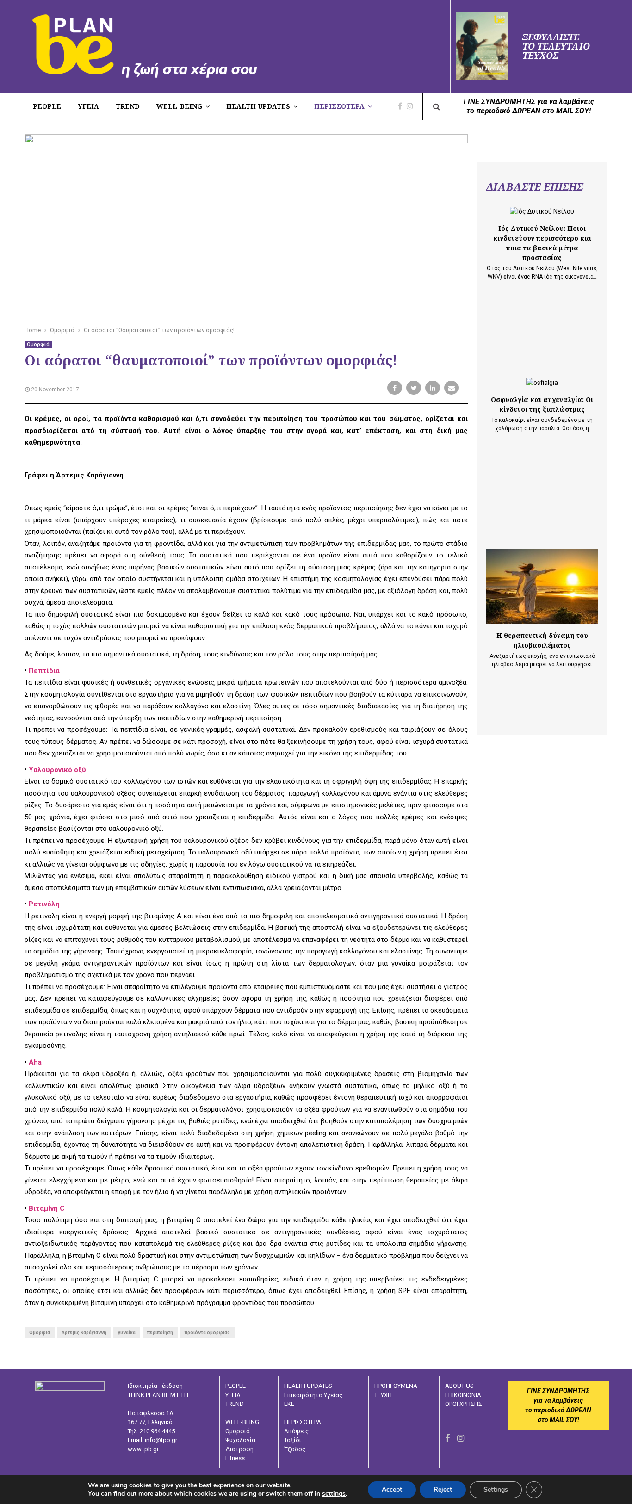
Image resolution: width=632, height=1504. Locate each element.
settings (334, 1494)
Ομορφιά (38, 344)
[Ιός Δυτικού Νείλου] (542, 212)
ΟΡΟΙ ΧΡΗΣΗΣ (463, 1403)
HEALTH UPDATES (258, 106)
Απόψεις (296, 1431)
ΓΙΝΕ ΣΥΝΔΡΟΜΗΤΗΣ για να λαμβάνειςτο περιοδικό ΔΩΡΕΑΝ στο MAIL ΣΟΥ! (529, 106)
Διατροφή (239, 1449)
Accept (392, 1489)
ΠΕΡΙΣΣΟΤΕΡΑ (339, 106)
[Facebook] (402, 106)
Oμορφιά (39, 1332)
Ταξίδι (292, 1439)
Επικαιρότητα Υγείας (313, 1395)
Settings (495, 1489)
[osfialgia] (542, 383)
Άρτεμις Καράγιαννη (84, 1332)
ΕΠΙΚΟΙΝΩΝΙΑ (463, 1395)
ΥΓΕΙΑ (233, 1395)
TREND (128, 106)
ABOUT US (459, 1385)
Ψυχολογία (240, 1439)
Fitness (235, 1457)
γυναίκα (127, 1332)
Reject (443, 1489)
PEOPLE (47, 106)
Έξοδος (294, 1449)
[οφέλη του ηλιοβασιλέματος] (542, 586)
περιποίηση (160, 1332)
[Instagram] (412, 106)
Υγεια (88, 106)
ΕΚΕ (289, 1403)
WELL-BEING (179, 106)
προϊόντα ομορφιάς (207, 1332)
